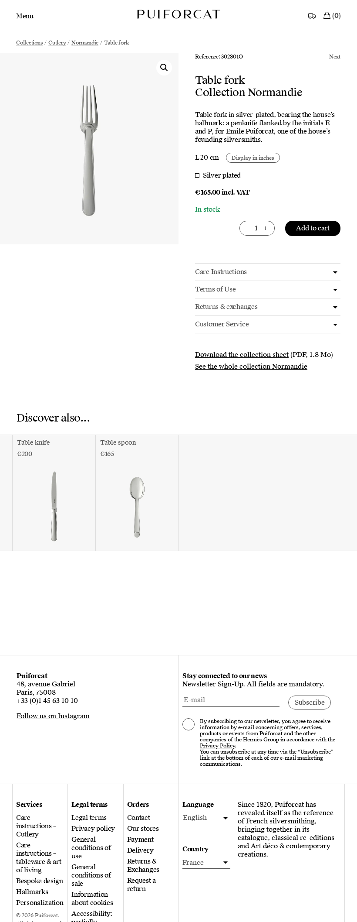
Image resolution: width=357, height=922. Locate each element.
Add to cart (313, 228)
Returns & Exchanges (143, 865)
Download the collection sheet (242, 354)
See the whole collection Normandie (251, 366)
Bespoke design (39, 881)
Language (198, 805)
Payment (140, 840)
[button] (164, 67)
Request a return (141, 885)
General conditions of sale (91, 875)
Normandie (84, 42)
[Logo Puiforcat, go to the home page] (178, 13)
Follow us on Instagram (53, 716)
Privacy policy (93, 829)
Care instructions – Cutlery (36, 826)
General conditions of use (91, 848)
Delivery (140, 851)
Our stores (143, 829)
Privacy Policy (217, 745)
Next (334, 56)
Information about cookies (92, 899)
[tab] (267, 272)
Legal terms (89, 818)
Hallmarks (32, 892)
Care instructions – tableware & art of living (38, 857)
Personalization (40, 903)
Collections (29, 42)
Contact (138, 818)
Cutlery (57, 42)
